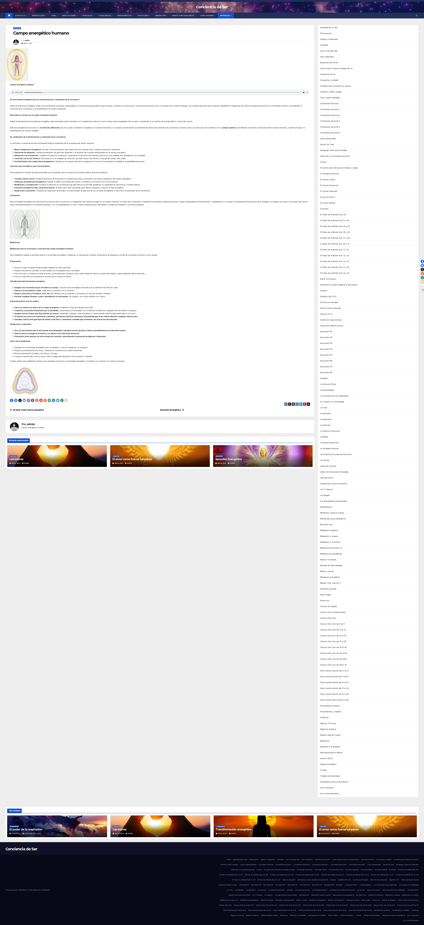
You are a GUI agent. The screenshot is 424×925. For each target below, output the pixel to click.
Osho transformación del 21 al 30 (334, 682)
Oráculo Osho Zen (328, 618)
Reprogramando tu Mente (331, 752)
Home (229, 859)
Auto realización (327, 57)
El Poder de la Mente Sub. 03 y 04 (335, 226)
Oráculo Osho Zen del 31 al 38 (333, 641)
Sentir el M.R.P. (326, 758)
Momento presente (328, 589)
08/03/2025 (119, 833)
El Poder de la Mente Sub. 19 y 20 (334, 273)
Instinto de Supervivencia (331, 320)
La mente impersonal (329, 443)
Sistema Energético (328, 764)
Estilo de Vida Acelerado (330, 308)
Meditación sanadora (329, 530)
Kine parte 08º (326, 372)
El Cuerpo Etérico (327, 197)
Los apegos (325, 495)
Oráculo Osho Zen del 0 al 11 (332, 624)
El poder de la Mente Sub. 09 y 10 (334, 244)
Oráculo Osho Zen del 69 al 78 (333, 665)
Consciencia (105, 16)
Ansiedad (324, 45)
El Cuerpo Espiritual (328, 191)
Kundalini (324, 378)
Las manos (16, 459)
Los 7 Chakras (326, 489)
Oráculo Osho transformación (333, 612)
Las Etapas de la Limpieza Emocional (336, 454)
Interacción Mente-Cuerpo (331, 326)
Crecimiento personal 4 (330, 127)
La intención (325, 425)
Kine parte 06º (326, 361)
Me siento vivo (326, 524)
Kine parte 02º (326, 337)
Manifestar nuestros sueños (332, 513)
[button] (417, 15)
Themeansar (45, 890)
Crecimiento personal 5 (330, 133)
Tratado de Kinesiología (330, 776)
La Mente (324, 437)
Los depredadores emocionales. (333, 501)
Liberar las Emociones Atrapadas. (334, 472)
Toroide (323, 770)
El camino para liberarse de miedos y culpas (339, 168)
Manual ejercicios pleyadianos (333, 519)
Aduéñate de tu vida (328, 27)
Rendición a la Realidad (330, 747)
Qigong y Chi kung (328, 723)
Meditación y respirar (329, 536)
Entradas (225, 16)
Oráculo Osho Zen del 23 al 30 (333, 636)
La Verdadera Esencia (329, 448)
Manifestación (326, 507)
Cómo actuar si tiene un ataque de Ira (336, 68)
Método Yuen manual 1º (330, 583)
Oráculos (87, 16)
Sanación (17, 28)
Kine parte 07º (326, 367)
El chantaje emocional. (329, 174)
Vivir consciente (327, 788)
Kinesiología (38, 16)
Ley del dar (325, 460)
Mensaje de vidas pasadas (331, 565)
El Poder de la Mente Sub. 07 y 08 (335, 238)
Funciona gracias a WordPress (16, 890)
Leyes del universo (328, 466)
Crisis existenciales (328, 138)
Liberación (160, 16)
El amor (323, 162)
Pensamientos (124, 16)
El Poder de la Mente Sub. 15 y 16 (334, 261)
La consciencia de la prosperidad (334, 396)
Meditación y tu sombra (330, 542)
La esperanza (326, 419)
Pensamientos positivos (330, 706)
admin (27, 40)
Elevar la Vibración (328, 279)
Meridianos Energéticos (330, 577)
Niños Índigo (325, 595)
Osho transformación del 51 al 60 (334, 700)
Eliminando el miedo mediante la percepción (339, 285)
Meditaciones (69, 16)
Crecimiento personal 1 (330, 109)
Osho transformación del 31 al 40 (334, 688)
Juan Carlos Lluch (32, 833)
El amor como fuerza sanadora (28, 410)
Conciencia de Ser (212, 7)
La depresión (325, 413)
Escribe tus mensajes (329, 302)
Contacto (20, 16)
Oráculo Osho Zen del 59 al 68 (333, 659)
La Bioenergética (327, 390)
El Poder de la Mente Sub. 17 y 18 (334, 267)
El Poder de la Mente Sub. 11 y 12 (334, 250)
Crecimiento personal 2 (330, 115)
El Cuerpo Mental (327, 203)
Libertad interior (327, 478)
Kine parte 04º (326, 349)
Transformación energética (233, 829)
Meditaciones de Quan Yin (331, 548)
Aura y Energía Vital (328, 51)
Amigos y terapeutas (329, 39)
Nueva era (324, 600)
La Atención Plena (328, 384)
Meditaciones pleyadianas (331, 554)
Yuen (53, 16)
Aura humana (207, 16)
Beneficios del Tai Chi (329, 62)
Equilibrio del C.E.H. (328, 296)
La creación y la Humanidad (332, 402)
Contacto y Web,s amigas (331, 92)
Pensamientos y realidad (330, 712)
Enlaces (323, 291)
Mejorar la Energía (328, 559)
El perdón (324, 209)
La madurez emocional (330, 431)
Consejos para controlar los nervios (335, 86)
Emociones (143, 16)
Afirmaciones (325, 33)
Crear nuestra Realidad (330, 98)
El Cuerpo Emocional (329, 185)
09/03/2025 (16, 833)
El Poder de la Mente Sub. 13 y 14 (334, 255)
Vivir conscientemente (329, 793)
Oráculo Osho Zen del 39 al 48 (333, 647)
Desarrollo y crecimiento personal (334, 156)
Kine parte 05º (326, 355)
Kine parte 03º (326, 343)
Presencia (324, 717)
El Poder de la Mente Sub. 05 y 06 (335, 232)
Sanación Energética (170, 410)
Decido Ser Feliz (327, 144)
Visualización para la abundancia (334, 782)
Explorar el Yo (326, 314)
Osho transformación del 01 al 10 (334, 671)
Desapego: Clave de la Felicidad (333, 150)
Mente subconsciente (183, 16)
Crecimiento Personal (329, 103)
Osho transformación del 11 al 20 (334, 676)
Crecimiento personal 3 (330, 121)
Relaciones (324, 741)
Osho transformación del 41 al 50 (334, 694)
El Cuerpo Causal (327, 179)
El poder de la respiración (25, 829)
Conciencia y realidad (329, 80)
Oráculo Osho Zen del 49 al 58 (333, 653)
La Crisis (323, 407)
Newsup (36, 890)
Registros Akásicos (328, 729)
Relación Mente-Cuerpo (330, 735)
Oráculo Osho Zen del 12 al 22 (333, 630)
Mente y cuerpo (327, 571)
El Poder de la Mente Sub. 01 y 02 (334, 220)
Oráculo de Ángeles (328, 606)
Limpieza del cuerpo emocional (333, 483)
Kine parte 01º (326, 331)
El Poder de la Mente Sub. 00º (333, 214)
